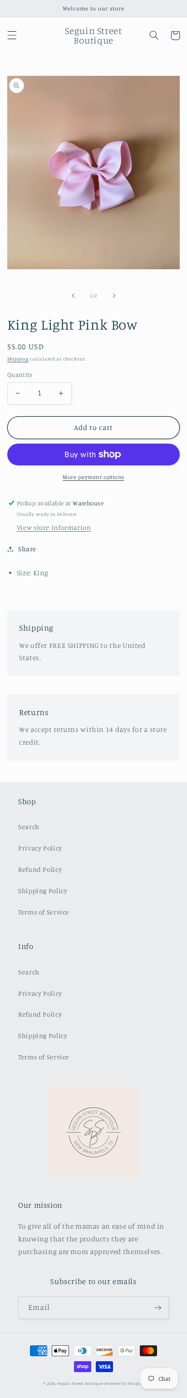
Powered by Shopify (123, 1383)
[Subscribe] (158, 1307)
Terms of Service (43, 912)
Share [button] (27, 549)
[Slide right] (114, 296)
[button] (11, 35)
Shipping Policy (42, 890)
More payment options (93, 477)
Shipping (18, 358)
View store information (54, 527)
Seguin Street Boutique (80, 1383)
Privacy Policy (40, 848)
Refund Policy (40, 869)
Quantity (19, 374)
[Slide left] (73, 296)
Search (28, 826)
